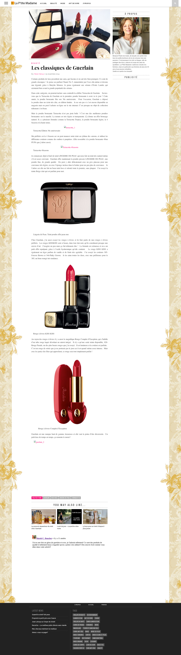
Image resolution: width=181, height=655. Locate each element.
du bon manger (92, 615)
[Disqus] (69, 565)
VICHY (86, 641)
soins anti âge (78, 631)
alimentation (78, 618)
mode (96, 625)
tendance (89, 625)
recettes (100, 645)
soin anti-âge (90, 648)
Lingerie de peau (64, 498)
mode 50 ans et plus (99, 635)
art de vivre (89, 618)
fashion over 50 (79, 648)
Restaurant (86, 638)
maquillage (77, 628)
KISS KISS (54, 498)
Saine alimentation (93, 621)
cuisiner (93, 641)
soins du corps (79, 645)
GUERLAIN (46, 498)
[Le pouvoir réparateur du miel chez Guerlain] (43, 523)
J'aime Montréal (98, 638)
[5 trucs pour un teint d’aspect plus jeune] (95, 523)
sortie (88, 635)
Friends (104, 604)
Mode (62, 3)
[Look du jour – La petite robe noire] (69, 523)
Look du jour (90, 645)
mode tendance (78, 635)
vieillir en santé (79, 621)
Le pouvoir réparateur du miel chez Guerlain (42, 527)
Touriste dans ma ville (90, 628)
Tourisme (77, 638)
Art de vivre (74, 3)
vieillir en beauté (79, 615)
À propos (87, 3)
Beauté (53, 3)
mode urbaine (78, 641)
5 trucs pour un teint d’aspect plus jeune (93, 527)
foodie (97, 618)
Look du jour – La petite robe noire (68, 527)
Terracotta (76, 498)
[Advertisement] (131, 96)
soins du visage (79, 625)
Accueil (43, 3)
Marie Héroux (39, 74)
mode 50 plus (95, 631)
